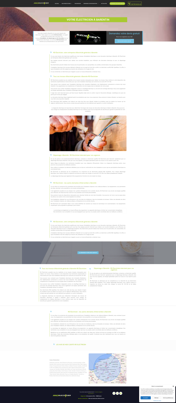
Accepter (145, 397)
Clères (57, 374)
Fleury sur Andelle (69, 374)
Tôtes (51, 374)
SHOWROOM (78, 3)
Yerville (73, 371)
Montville (62, 374)
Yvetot (69, 371)
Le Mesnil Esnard (73, 366)
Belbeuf (57, 367)
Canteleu (79, 366)
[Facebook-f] (114, 393)
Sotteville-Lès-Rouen (54, 362)
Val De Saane (64, 371)
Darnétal (62, 369)
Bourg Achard (56, 372)
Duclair (54, 374)
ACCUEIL (57, 3)
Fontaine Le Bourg (80, 371)
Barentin (76, 374)
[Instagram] (117, 393)
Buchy (75, 372)
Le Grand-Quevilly (77, 362)
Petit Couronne (57, 364)
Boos (60, 367)
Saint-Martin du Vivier (70, 369)
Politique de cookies (157, 400)
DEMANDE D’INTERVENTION (90, 3)
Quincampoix (79, 369)
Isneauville (52, 371)
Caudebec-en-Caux (82, 372)
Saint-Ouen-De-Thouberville (67, 372)
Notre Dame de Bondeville (59, 375)
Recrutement (91, 393)
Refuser (156, 397)
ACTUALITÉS (104, 3)
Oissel (51, 366)
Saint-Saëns (58, 371)
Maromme (68, 375)
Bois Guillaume (73, 364)
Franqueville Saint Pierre (59, 366)
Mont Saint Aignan (82, 364)
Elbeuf (66, 366)
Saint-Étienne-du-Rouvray (66, 362)
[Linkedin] (120, 393)
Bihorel (84, 369)
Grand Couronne (65, 364)
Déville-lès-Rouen (76, 375)
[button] (173, 386)
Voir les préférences (168, 397)
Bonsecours (65, 367)
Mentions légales (98, 392)
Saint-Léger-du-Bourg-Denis (75, 367)
